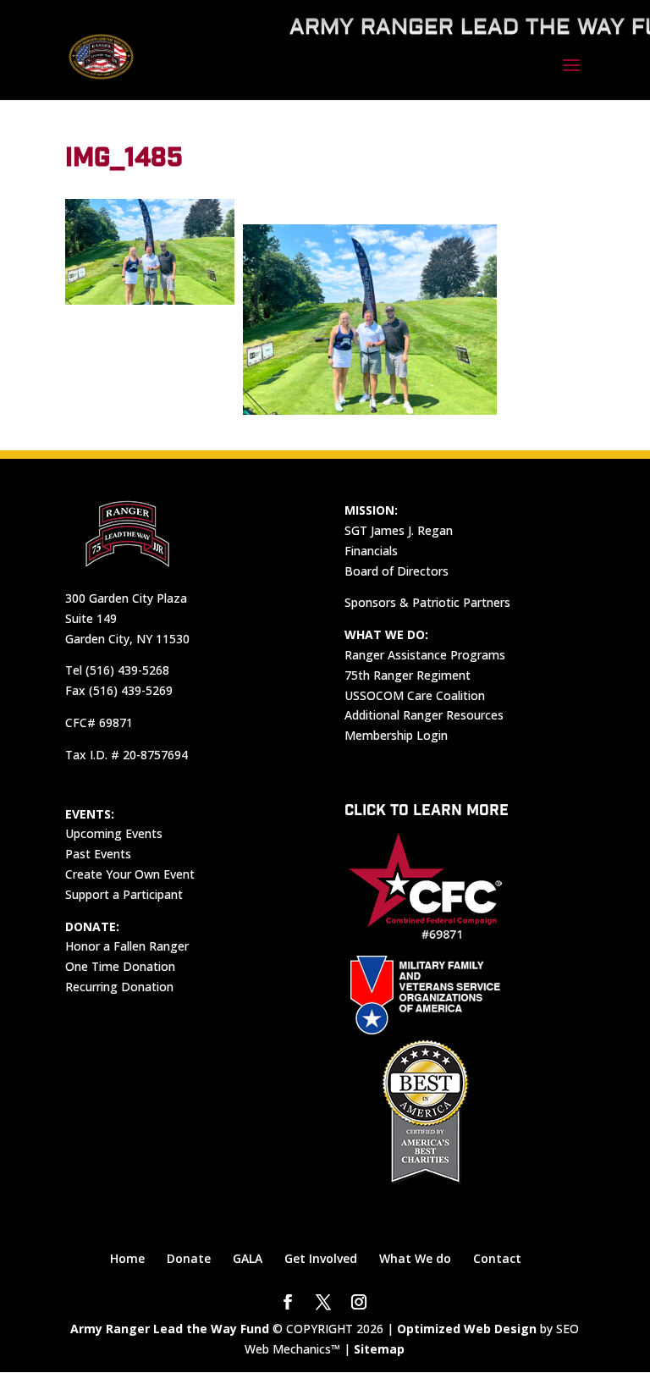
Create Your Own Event (130, 874)
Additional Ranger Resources (424, 715)
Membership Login (396, 735)
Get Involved (320, 1258)
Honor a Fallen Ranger (127, 946)
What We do (415, 1258)
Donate (189, 1258)
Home (127, 1258)
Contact (497, 1258)
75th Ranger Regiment (407, 675)
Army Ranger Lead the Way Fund (169, 1329)
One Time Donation (120, 966)
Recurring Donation (119, 987)
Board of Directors (396, 571)
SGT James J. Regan (398, 530)
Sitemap (379, 1349)
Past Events (98, 854)
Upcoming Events (113, 833)
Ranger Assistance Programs (424, 655)
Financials (371, 551)
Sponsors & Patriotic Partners (427, 602)
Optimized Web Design (467, 1329)
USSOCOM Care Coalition (414, 695)
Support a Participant (124, 894)
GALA (247, 1258)
